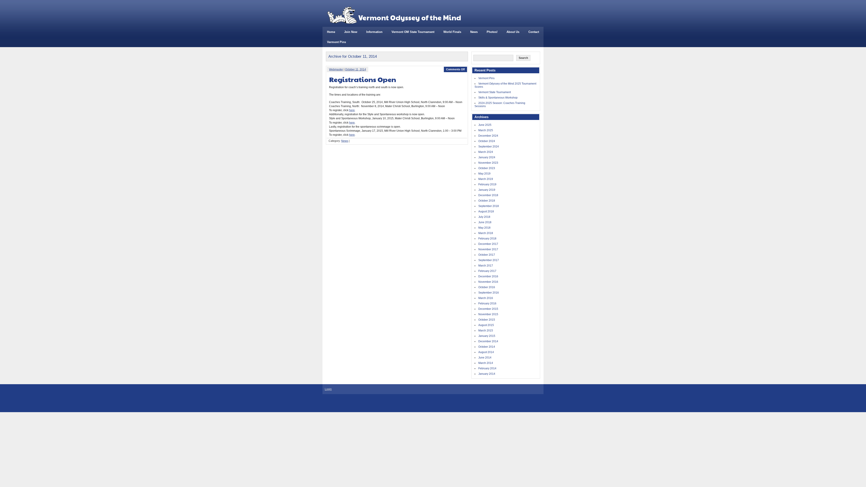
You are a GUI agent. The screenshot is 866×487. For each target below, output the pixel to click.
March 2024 (485, 152)
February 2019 (487, 184)
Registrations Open (362, 79)
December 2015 (488, 308)
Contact (533, 32)
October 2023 (486, 168)
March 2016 (485, 298)
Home (331, 32)
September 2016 (488, 292)
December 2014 (488, 341)
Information (374, 32)
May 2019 (484, 173)
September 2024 (488, 146)
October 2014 (486, 346)
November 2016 (488, 281)
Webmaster (336, 69)
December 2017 (488, 244)
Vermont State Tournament (494, 92)
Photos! (492, 32)
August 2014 (486, 352)
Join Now (350, 32)
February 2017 (487, 271)
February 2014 (487, 368)
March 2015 (485, 330)
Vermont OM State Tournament (413, 32)
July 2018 (484, 216)
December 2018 (488, 195)
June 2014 (484, 357)
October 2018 (486, 200)
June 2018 (484, 222)
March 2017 (485, 265)
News (474, 32)
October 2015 (486, 319)
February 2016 (487, 303)
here (352, 110)
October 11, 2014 (355, 69)
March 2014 (485, 363)
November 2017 (488, 249)
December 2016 (488, 276)
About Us (513, 32)
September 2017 (488, 260)
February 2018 (487, 238)
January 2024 (486, 157)
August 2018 (486, 211)
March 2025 (485, 130)
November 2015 (488, 314)
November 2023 (488, 162)
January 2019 (486, 189)
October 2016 (486, 287)
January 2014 (486, 373)
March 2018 (485, 233)
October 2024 (486, 141)
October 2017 (486, 254)
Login (328, 389)
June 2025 (484, 124)
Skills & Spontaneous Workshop (498, 97)
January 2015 (486, 336)
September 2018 (488, 206)
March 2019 (485, 179)
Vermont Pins (336, 42)
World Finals (452, 32)
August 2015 (486, 325)
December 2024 (488, 135)
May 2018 (484, 227)
